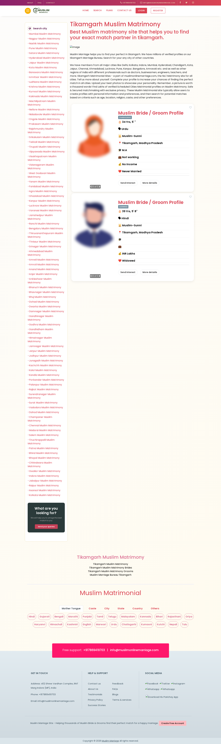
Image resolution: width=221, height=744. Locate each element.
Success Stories (97, 705)
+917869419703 (128, 3)
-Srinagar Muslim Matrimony (44, 246)
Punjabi (87, 616)
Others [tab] (155, 608)
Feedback (117, 683)
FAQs (115, 689)
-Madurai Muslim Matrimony (44, 430)
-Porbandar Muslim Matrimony (46, 380)
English (87, 624)
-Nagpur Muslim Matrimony (44, 38)
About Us (93, 689)
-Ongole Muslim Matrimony (44, 119)
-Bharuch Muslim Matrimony (44, 287)
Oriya (189, 616)
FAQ (39, 3)
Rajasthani (174, 616)
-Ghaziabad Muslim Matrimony (46, 196)
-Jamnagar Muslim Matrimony (46, 346)
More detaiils (150, 182)
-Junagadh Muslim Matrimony (45, 360)
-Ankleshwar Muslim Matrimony (40, 280)
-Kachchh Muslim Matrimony (45, 365)
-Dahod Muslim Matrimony (43, 412)
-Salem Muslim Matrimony (43, 435)
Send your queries (46, 526)
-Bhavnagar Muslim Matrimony (46, 292)
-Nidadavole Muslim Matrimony (46, 114)
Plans (109, 10)
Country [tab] (137, 608)
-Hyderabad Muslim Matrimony (46, 58)
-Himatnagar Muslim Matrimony (40, 339)
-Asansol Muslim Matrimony (44, 490)
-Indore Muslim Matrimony (43, 476)
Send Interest (127, 182)
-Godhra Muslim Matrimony (44, 324)
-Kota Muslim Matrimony (42, 67)
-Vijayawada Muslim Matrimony (46, 151)
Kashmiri (72, 624)
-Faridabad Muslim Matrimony (45, 186)
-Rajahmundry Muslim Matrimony (40, 130)
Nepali (173, 624)
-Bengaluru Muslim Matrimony (45, 228)
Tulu (184, 624)
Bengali (58, 616)
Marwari (101, 624)
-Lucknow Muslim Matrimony (44, 205)
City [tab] (106, 608)
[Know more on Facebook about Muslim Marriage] (180, 3)
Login (141, 10)
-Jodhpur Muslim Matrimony (44, 356)
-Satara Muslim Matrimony (43, 53)
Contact (50, 3)
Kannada (145, 616)
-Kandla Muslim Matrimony (43, 375)
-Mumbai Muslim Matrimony (44, 34)
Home (86, 10)
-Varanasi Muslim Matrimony (45, 210)
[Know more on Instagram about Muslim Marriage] (193, 3)
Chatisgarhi (129, 624)
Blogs (115, 694)
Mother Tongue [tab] (71, 608)
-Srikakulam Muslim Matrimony (46, 137)
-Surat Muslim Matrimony (43, 402)
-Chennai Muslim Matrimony (44, 425)
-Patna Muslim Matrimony (43, 448)
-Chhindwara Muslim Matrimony (40, 464)
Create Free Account (172, 723)
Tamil (100, 616)
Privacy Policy (95, 699)
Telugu (112, 616)
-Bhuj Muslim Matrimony (42, 297)
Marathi (73, 616)
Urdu (114, 624)
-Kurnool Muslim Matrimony (44, 91)
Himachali (56, 624)
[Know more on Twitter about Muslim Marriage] (186, 3)
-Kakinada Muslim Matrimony (45, 96)
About (30, 3)
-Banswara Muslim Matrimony (45, 72)
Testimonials (95, 694)
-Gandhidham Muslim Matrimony (40, 331)
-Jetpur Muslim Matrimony (43, 351)
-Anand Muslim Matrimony (43, 269)
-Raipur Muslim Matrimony (43, 485)
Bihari (159, 616)
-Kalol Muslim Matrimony (42, 370)
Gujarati (45, 616)
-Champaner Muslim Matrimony (40, 418)
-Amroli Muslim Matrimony (43, 264)
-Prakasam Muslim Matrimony (45, 124)
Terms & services (121, 699)
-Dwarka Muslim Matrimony (44, 306)
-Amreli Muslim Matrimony (43, 259)
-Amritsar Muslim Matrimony (45, 77)
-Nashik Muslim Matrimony (43, 43)
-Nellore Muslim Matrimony (44, 109)
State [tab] (121, 608)
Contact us (124, 10)
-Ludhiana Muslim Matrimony (45, 82)
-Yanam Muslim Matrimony (44, 181)
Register (158, 10)
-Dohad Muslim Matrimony (43, 301)
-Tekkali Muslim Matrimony (44, 142)
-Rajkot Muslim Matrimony (43, 389)
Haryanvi (39, 624)
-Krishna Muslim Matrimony (44, 86)
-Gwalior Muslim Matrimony (44, 471)
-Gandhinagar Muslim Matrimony (40, 317)
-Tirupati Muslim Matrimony (44, 146)
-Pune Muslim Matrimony (42, 48)
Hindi (32, 616)
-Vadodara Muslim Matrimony (45, 407)
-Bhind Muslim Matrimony (43, 453)
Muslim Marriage (110, 740)
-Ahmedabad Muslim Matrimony (40, 253)
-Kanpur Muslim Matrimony (44, 201)
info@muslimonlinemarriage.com (158, 3)
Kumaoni (146, 624)
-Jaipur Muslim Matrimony (43, 62)
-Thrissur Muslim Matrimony (44, 241)
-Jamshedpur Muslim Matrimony (40, 217)
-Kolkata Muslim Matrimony (44, 495)
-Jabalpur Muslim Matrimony (45, 480)
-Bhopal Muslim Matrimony (44, 458)
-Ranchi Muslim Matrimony (43, 223)
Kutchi (161, 624)
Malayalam (128, 616)
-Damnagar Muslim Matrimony (46, 311)
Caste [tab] (92, 608)
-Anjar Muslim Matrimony (42, 274)
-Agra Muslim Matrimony (42, 191)
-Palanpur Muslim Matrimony (45, 384)
